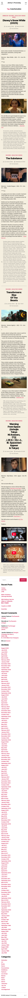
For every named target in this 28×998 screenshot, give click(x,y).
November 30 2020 (20, 451)
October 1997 (5, 919)
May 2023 (4, 724)
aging (13, 244)
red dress (18, 273)
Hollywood (9, 257)
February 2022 (5, 753)
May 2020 (4, 794)
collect (14, 248)
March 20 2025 (20, 26)
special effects (12, 276)
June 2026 (4, 652)
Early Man (4, 609)
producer (9, 272)
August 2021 (4, 765)
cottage (20, 133)
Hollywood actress (16, 257)
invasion (18, 403)
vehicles (5, 414)
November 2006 (6, 892)
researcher (20, 408)
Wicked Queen (21, 148)
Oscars (11, 267)
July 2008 (4, 888)
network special (11, 263)
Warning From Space (15, 488)
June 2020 (4, 792)
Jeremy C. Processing (14, 2)
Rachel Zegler (14, 142)
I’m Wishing (5, 138)
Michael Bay (23, 403)
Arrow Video (18, 565)
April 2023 (4, 726)
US (11, 147)
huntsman (23, 136)
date (20, 250)
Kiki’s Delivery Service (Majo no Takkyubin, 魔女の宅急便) (7, 601)
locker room (6, 262)
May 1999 (4, 917)
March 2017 (4, 853)
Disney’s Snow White (14, 135)
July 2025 (4, 673)
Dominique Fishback (7, 403)
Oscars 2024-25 (18, 267)
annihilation (12, 565)
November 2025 (5, 665)
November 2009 (6, 886)
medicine (5, 263)
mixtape (12, 405)
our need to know (10, 269)
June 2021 (4, 769)
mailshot (11, 262)
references (15, 408)
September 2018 (6, 824)
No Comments (15, 28)
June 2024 (4, 699)
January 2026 (5, 662)
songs (7, 145)
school (15, 275)
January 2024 (5, 708)
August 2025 (5, 671)
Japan (4, 567)
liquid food (19, 260)
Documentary (5, 968)
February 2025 (5, 683)
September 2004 (6, 898)
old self (22, 264)
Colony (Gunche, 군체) (4, 589)
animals (11, 131)
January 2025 (5, 685)
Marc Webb (15, 139)
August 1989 (4, 947)
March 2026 (4, 658)
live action (15, 138)
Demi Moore (15, 251)
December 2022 (5, 734)
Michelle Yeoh (6, 405)
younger (22, 281)
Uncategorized (5, 989)
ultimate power (20, 412)
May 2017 (4, 849)
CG (18, 132)
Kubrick (14, 260)
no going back (11, 264)
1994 (4, 401)
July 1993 (4, 933)
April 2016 (4, 867)
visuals (20, 147)
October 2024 (5, 691)
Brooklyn (8, 402)
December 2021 (5, 757)
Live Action (18, 15)
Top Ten (3, 985)
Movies (23, 15)
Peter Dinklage (19, 406)
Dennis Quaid (22, 251)
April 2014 (4, 871)
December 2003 (6, 904)
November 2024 (5, 689)
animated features (18, 131)
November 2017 (5, 839)
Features (11, 15)
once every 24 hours (8, 266)
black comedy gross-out (20, 245)
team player (10, 411)
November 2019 (5, 804)
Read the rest (20, 397)
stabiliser (19, 276)
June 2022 (4, 745)
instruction (19, 259)
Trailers (3, 987)
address (10, 244)
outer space (14, 567)
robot (11, 409)
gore (13, 256)
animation (5, 132)
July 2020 (4, 790)
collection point (19, 248)
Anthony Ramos (13, 401)
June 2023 (4, 722)
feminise (11, 254)
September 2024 (6, 693)
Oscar (14, 266)
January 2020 (5, 802)
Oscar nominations (20, 266)
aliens (7, 565)
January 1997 (5, 923)
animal (7, 401)
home (6, 259)
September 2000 (6, 910)
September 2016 (6, 861)
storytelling (19, 145)
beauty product (10, 245)
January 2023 (5, 732)
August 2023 (5, 718)
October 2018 (5, 822)
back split (17, 244)
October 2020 (5, 785)
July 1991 (4, 941)
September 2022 (6, 740)
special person (13, 145)
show (24, 275)
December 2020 (6, 781)
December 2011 (5, 878)
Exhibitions (4, 970)
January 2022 (5, 755)
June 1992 (4, 935)
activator (5, 244)
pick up (20, 270)
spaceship (10, 569)
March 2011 (4, 882)
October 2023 (5, 714)
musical (12, 141)
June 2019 (4, 814)
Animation (5, 15)
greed (16, 256)
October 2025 (5, 667)
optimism (22, 141)
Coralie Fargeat (6, 250)
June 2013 (4, 874)
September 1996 (6, 925)
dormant (9, 253)
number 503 (17, 264)
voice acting (13, 414)
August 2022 (5, 742)
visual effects (15, 147)
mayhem (24, 262)
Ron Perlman (16, 409)
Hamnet (8, 641)
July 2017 (4, 845)
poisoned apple (6, 142)
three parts (15, 279)
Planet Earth (9, 408)
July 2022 (4, 744)
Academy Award (7, 241)
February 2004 (5, 902)
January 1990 (5, 945)
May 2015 (4, 869)
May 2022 (4, 747)
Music (14, 17)
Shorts (3, 981)
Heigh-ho (19, 136)
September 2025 (6, 669)
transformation (6, 147)
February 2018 (5, 835)
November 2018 (5, 820)
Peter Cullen (13, 406)
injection (14, 259)
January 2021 (5, 779)
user (13, 281)
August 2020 (5, 788)
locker (23, 260)
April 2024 (4, 703)
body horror (5, 247)
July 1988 (4, 953)
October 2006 (5, 894)
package (16, 269)
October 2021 (5, 761)
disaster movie (6, 566)
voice (15, 281)
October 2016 (5, 859)
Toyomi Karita (11, 570)
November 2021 (5, 759)
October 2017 (5, 841)
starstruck (9, 278)
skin (8, 276)
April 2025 (4, 679)
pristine (5, 272)
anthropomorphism (12, 132)
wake (18, 281)
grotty (19, 256)
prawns (24, 270)
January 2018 (5, 837)
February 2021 (5, 777)
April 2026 (4, 656)
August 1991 (4, 939)
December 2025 (5, 663)
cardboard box (19, 247)
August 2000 (5, 912)
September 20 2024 (20, 161)
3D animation (6, 131)
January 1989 (5, 951)
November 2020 (6, 783)
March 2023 (4, 728)
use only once (8, 281)
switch (13, 278)
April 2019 (4, 818)
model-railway (6, 141)
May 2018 (4, 829)
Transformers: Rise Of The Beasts (14, 296)
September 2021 (6, 763)
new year (5, 264)
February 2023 (5, 730)
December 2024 (5, 687)
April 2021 (4, 773)
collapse (10, 248)
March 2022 (4, 751)
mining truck (22, 139)
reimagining (20, 142)
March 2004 (4, 900)
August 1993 (4, 931)
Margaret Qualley (18, 262)
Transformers (14, 412)
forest (9, 136)
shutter (4, 276)
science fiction (21, 567)
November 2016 (5, 857)
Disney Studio (6, 135)
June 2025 (4, 675)
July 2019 (4, 812)
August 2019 (4, 810)
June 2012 (4, 876)
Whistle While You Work (12, 148)
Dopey (21, 135)
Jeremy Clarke (10, 26)
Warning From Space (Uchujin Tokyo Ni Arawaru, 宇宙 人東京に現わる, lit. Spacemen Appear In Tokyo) (14, 436)
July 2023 (4, 720)
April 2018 (4, 831)
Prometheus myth (16, 272)
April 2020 (4, 796)
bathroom (22, 244)
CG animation (22, 132)
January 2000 (5, 915)
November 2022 (5, 736)
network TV (18, 263)
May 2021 (4, 771)
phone (9, 270)
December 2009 (6, 884)
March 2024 (4, 704)
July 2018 (4, 826)
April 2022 (4, 749)
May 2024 (4, 701)
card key (13, 247)
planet (4, 408)
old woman (16, 141)
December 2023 (5, 710)
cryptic (16, 250)
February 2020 (5, 800)
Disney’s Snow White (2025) (14, 21)
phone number (15, 270)
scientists (5, 569)
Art (2, 962)
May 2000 (4, 913)
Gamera (16, 566)
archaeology (20, 401)
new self (23, 263)
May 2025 (4, 677)
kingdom (11, 138)
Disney (24, 133)
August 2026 (5, 648)
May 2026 (4, 654)
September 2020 (6, 787)
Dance (3, 966)
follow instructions (17, 254)
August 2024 (5, 695)
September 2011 (6, 880)
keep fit (11, 260)
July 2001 (4, 908)
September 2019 (6, 808)
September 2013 (6, 872)
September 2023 (6, 716)
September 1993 (6, 929)
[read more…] (17, 516)
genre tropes (9, 256)
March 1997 (4, 921)
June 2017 (4, 847)
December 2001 (5, 906)
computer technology (13, 133)
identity (10, 259)
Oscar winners (6, 267)
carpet (24, 247)
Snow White (9, 144)
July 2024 (4, 697)
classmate (5, 248)
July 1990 (4, 943)
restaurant (11, 275)
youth (4, 282)
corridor (12, 250)
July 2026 (4, 650)
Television (4, 983)
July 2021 (4, 767)
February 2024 (5, 706)
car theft (17, 402)
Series (3, 979)
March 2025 (4, 681)
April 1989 (4, 949)
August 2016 (4, 863)
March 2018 (4, 833)
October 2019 (5, 806)
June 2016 (4, 865)
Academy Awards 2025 (16, 243)
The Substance (14, 158)
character (5, 133)
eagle (14, 403)
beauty (4, 245)
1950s (4, 565)
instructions (6, 260)
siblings (21, 409)
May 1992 (4, 937)
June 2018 (4, 828)
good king (13, 136)
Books (3, 964)
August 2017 (4, 843)
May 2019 (4, 816)
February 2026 (5, 660)
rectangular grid (11, 273)
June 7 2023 (20, 303)
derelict (5, 253)
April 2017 (4, 851)
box (10, 247)
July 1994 (4, 927)
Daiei (23, 565)
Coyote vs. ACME (6, 606)
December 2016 (5, 855)
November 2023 (5, 712)
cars (20, 402)
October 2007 (5, 890)
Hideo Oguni (22, 566)
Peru (15, 405)
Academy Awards (15, 241)
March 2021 (4, 775)
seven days (20, 275)
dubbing (12, 566)
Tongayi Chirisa (17, 411)
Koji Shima (8, 567)
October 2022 (5, 738)
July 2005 (4, 896)
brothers (12, 402)
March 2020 (4, 798)
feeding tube (15, 253)
